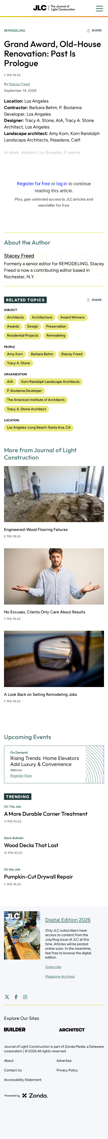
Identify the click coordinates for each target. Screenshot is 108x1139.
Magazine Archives (60, 976)
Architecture (42, 317)
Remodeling (14, 30)
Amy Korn (15, 354)
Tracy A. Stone (18, 363)
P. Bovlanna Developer (24, 391)
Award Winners (72, 317)
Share (97, 30)
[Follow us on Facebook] (16, 997)
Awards (13, 326)
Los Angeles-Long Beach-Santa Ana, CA (39, 427)
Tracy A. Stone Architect (26, 409)
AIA (10, 382)
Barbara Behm (42, 354)
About (9, 1061)
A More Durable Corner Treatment (45, 813)
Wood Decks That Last (31, 845)
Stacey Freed (19, 84)
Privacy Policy (67, 1070)
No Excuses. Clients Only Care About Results (44, 612)
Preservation (56, 326)
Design (32, 326)
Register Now (21, 775)
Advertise (64, 1061)
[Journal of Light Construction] (54, 8)
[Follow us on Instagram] (25, 997)
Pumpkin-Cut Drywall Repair (38, 876)
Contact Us (13, 1070)
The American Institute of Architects (36, 400)
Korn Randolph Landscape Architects (50, 382)
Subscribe (53, 967)
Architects (15, 317)
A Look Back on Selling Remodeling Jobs (40, 694)
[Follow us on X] (7, 997)
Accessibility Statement (22, 1080)
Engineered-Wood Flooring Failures (36, 529)
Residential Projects (22, 335)
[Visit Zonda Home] (26, 1095)
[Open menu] (99, 9)
